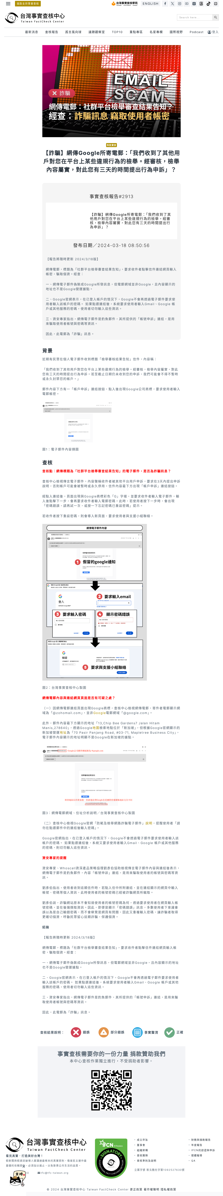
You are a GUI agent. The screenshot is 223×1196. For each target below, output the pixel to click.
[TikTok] (208, 4)
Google (99, 713)
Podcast (197, 32)
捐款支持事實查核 (28, 3)
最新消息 (31, 32)
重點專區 (136, 32)
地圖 (96, 728)
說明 (148, 823)
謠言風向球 (73, 32)
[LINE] (216, 4)
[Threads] (201, 4)
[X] (172, 4)
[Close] (23, 1166)
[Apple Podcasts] (194, 4)
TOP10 (117, 32)
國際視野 (176, 32)
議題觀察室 (97, 32)
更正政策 (136, 1189)
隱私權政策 (168, 1189)
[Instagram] (179, 4)
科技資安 (111, 145)
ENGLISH (151, 3)
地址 (63, 732)
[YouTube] (187, 4)
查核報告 (51, 32)
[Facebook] (165, 4)
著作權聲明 (151, 1189)
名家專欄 (156, 32)
